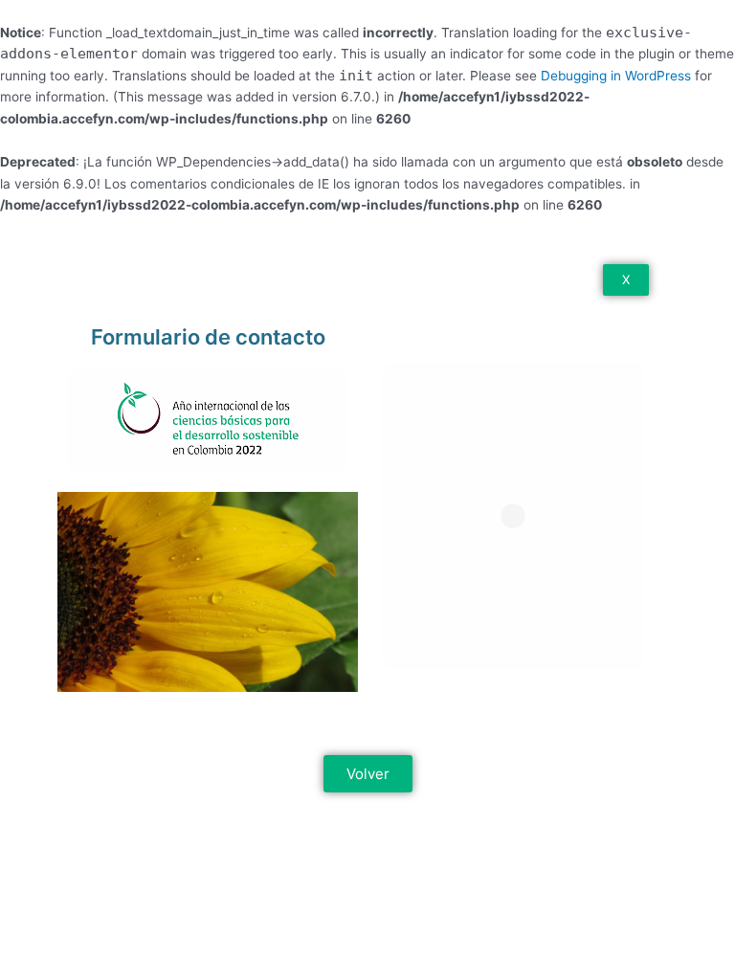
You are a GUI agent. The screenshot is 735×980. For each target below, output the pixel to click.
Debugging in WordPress (616, 75)
